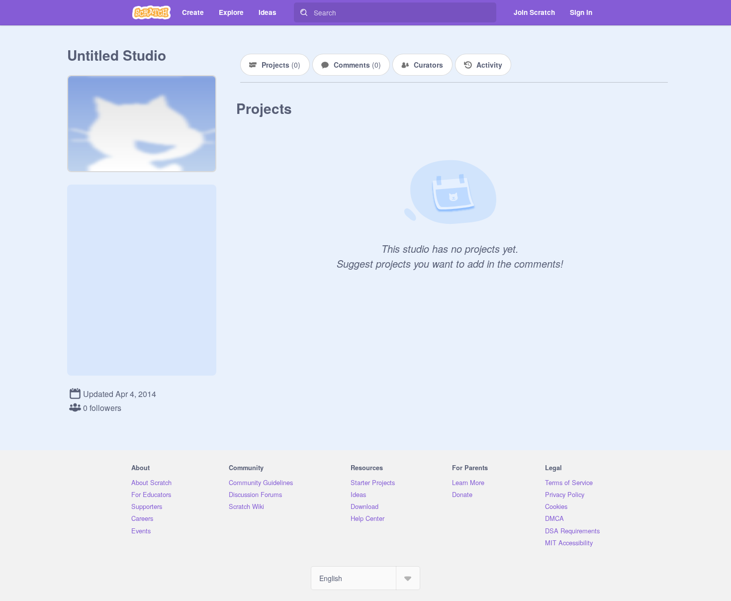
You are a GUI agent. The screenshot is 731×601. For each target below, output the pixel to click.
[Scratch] (151, 12)
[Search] (304, 12)
